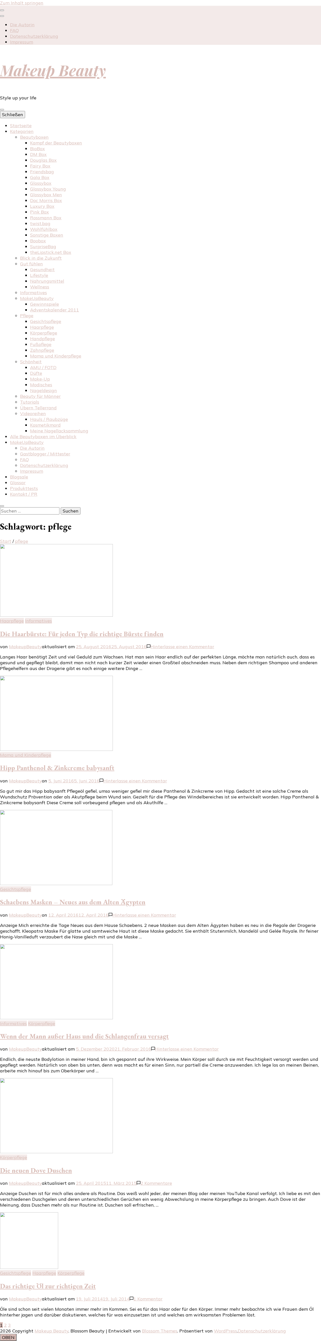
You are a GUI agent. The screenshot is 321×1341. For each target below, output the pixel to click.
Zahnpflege (42, 350)
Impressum (21, 42)
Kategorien (22, 131)
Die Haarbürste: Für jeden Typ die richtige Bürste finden (82, 633)
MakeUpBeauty (37, 298)
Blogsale (19, 477)
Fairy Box (40, 166)
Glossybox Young (48, 189)
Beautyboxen (34, 137)
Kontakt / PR (23, 494)
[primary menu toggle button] (2, 109)
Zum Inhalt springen (21, 3)
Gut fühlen (31, 264)
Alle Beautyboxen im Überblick (43, 436)
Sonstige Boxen (46, 235)
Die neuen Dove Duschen (36, 1170)
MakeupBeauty (25, 646)
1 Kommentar (148, 1299)
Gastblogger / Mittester (45, 454)
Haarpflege (42, 327)
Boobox (38, 241)
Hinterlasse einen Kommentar (182, 646)
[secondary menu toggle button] (2, 10)
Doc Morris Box (46, 200)
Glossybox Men (46, 195)
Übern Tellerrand (38, 408)
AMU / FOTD (43, 367)
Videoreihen (33, 413)
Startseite (21, 125)
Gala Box (39, 177)
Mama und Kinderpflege (55, 356)
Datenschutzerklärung (34, 36)
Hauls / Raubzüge (49, 419)
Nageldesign (43, 390)
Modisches (41, 385)
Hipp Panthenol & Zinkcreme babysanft (57, 767)
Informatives (33, 292)
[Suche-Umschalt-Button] (2, 506)
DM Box (38, 154)
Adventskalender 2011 (54, 310)
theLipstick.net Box (50, 252)
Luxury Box (42, 206)
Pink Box (39, 212)
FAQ (14, 30)
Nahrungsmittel (47, 281)
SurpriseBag (43, 246)
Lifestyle (39, 275)
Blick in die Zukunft (41, 258)
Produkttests (24, 488)
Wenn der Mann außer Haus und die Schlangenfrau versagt (84, 1036)
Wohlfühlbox (43, 229)
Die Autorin (22, 25)
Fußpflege (40, 344)
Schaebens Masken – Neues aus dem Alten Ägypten (72, 902)
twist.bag (40, 223)
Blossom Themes (159, 1331)
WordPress (225, 1331)
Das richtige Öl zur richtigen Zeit (48, 1286)
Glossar (18, 482)
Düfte (36, 373)
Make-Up (40, 379)
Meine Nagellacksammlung (59, 431)
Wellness (39, 287)
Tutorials (29, 402)
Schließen (12, 114)
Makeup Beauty (53, 70)
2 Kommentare (156, 1183)
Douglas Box (43, 160)
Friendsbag (42, 172)
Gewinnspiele (44, 304)
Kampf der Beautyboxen (56, 143)
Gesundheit (42, 269)
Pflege (26, 315)
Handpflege (42, 339)
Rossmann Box (45, 218)
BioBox (37, 148)
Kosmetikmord (45, 425)
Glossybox (40, 183)
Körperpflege (43, 333)
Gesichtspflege (45, 321)
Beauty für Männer (40, 396)
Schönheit (31, 362)
